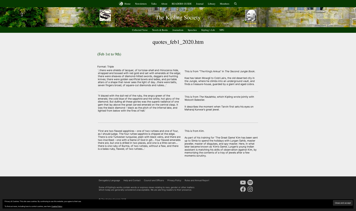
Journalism (177, 30)
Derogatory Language (109, 180)
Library (211, 3)
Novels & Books (160, 30)
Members (224, 3)
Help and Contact (131, 180)
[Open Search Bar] (235, 3)
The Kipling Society (178, 17)
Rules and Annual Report (197, 180)
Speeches (192, 30)
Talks (154, 3)
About (164, 3)
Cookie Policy (56, 206)
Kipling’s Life (208, 30)
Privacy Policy (174, 180)
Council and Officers (154, 180)
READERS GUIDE (182, 3)
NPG (221, 30)
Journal (199, 3)
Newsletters (141, 3)
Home (127, 3)
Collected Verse (140, 30)
